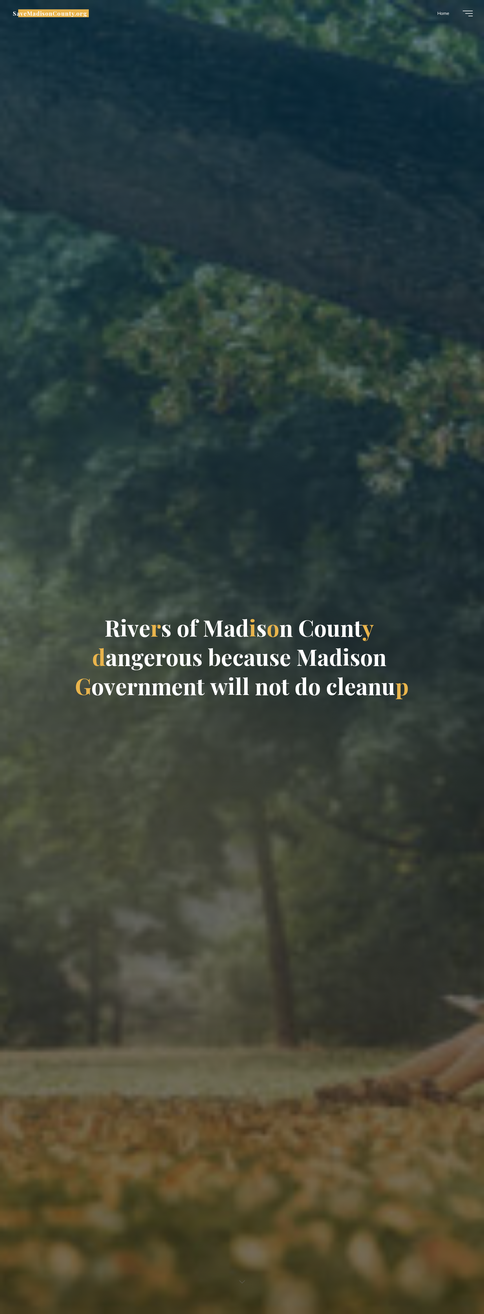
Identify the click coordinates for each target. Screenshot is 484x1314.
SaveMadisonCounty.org (50, 13)
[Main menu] (468, 13)
